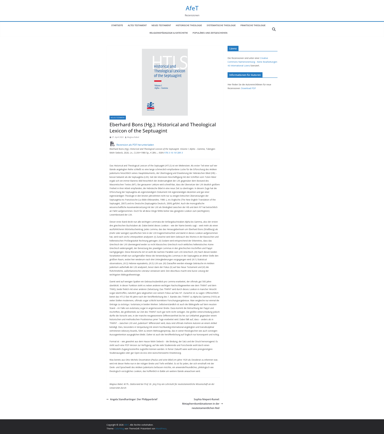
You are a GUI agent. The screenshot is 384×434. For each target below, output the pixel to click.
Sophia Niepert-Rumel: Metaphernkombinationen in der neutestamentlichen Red (200, 404)
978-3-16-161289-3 (173, 152)
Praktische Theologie (253, 25)
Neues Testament (161, 25)
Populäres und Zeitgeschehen (210, 32)
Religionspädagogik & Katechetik (169, 32)
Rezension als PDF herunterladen (135, 144)
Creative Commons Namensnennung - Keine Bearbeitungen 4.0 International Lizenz (252, 62)
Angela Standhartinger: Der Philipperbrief (133, 399)
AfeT (192, 8)
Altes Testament (137, 25)
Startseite (117, 25)
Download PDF (248, 88)
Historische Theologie (189, 25)
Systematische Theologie (221, 25)
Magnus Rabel (133, 137)
